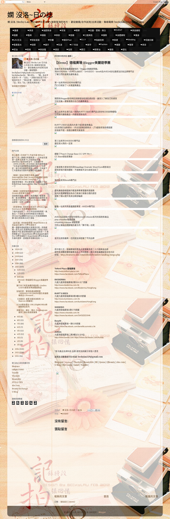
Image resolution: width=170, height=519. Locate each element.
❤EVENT (118, 30)
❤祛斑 (69, 49)
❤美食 (30, 30)
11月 (19, 273)
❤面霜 (71, 35)
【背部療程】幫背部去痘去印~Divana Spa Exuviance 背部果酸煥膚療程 (29, 208)
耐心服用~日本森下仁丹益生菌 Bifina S (28, 155)
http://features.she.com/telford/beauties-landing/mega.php (90, 255)
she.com (120, 362)
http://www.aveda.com (64, 337)
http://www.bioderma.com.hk (67, 285)
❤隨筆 (130, 45)
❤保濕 (62, 30)
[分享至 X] (94, 410)
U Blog (58, 365)
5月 (18, 331)
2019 (17, 253)
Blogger (102, 512)
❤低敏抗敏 (148, 40)
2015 (17, 267)
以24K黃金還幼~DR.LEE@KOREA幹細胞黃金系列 (31, 306)
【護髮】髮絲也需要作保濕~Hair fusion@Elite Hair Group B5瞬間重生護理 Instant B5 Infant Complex (30, 177)
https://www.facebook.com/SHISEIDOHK (72, 315)
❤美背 (143, 45)
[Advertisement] (28, 117)
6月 (18, 327)
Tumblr (84, 365)
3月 (18, 338)
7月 (18, 324)
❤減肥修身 (46, 30)
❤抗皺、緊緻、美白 (97, 30)
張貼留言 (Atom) (67, 502)
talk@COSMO (18, 369)
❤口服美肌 (88, 35)
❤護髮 (43, 35)
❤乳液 (59, 45)
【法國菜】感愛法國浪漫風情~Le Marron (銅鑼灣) (30, 300)
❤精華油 (96, 49)
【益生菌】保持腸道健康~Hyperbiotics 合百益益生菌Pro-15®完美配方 (29, 224)
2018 (17, 256)
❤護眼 (104, 35)
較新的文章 (60, 496)
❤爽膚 (115, 40)
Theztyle (77, 362)
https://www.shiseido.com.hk (67, 313)
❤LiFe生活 (16, 40)
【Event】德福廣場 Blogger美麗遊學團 (32, 281)
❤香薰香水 (17, 45)
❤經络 (28, 49)
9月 (18, 317)
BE (96, 362)
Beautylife (89, 362)
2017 (17, 260)
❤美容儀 (42, 49)
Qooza (102, 362)
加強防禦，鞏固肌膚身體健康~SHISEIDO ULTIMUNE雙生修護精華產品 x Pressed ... (32, 293)
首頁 (106, 496)
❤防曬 (51, 40)
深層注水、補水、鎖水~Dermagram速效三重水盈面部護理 (31, 311)
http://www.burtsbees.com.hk (67, 299)
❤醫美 (29, 35)
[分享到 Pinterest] (99, 410)
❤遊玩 (124, 49)
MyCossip (67, 365)
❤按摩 (33, 45)
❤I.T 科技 (74, 45)
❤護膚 (15, 30)
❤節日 (82, 49)
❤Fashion (103, 44)
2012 (17, 356)
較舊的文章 (151, 496)
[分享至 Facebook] (96, 410)
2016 (17, 263)
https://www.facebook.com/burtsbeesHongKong (75, 302)
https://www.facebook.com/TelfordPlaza (72, 274)
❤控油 (15, 49)
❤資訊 (56, 49)
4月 (18, 334)
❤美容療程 (135, 30)
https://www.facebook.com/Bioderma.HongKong (75, 288)
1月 (18, 345)
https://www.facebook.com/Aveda (88, 337)
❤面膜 (15, 35)
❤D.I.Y (83, 39)
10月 (19, 277)
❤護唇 (110, 49)
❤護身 (136, 35)
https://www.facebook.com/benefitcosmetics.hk (75, 326)
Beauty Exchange (20, 389)
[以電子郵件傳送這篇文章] (89, 410)
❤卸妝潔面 (35, 40)
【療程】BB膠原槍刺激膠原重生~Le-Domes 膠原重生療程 (27, 192)
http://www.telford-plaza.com (67, 271)
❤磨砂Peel (66, 40)
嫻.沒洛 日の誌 (17, 92)
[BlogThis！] (91, 410)
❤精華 (77, 30)
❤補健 (117, 45)
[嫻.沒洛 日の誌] (13, 95)
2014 (17, 349)
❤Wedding (130, 39)
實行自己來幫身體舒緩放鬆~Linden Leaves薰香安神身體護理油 (31, 286)
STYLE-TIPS (17, 382)
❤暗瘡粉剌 (99, 40)
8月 (18, 320)
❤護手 (46, 45)
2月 (18, 341)
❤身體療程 (120, 35)
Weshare (68, 362)
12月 (19, 270)
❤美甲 (88, 45)
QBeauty (111, 362)
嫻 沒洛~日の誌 (30, 15)
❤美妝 (57, 35)
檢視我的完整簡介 (19, 86)
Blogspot (59, 362)
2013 (17, 352)
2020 (17, 249)
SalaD (76, 365)
